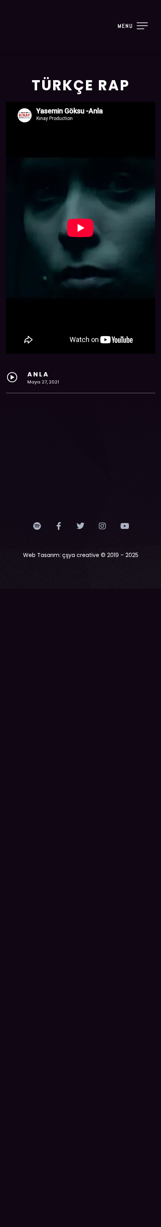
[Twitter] (80, 526)
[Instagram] (102, 526)
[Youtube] (124, 526)
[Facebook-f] (59, 526)
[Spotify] (37, 526)
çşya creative (80, 555)
